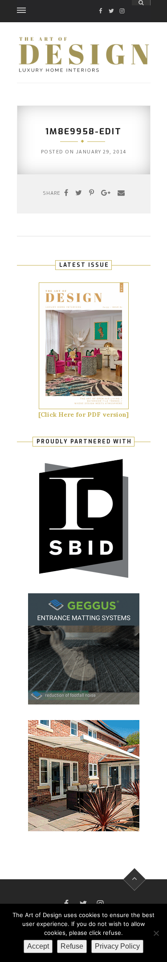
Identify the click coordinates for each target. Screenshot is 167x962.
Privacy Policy (117, 946)
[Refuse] (155, 933)
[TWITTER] (111, 3)
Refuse (72, 946)
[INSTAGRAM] (122, 3)
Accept (38, 946)
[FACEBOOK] (101, 3)
